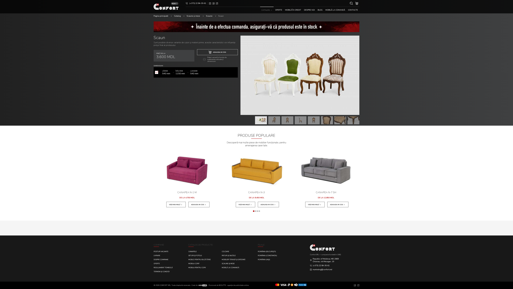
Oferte (157, 264)
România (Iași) (264, 259)
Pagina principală (161, 16)
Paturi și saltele (229, 255)
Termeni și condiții (162, 272)
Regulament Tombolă (163, 268)
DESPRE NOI (309, 10)
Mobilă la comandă (335, 10)
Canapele (192, 251)
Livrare (157, 255)
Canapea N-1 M (187, 192)
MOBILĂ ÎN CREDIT (293, 10)
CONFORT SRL (165, 285)
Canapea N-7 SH (326, 192)
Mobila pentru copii (197, 268)
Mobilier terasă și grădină (233, 259)
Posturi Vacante (161, 251)
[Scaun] (299, 75)
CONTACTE (353, 10)
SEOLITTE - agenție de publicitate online (234, 285)
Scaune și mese (193, 16)
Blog (320, 10)
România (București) (267, 251)
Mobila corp (193, 264)
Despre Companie (161, 259)
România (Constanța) (267, 255)
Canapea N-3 (256, 192)
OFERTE (278, 10)
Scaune (209, 16)
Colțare (225, 251)
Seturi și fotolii (195, 255)
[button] (253, 211)
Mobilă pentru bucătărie (199, 259)
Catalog (177, 16)
